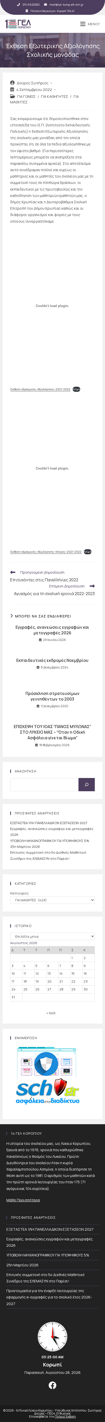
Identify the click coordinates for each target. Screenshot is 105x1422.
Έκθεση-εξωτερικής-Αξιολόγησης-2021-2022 (40, 389)
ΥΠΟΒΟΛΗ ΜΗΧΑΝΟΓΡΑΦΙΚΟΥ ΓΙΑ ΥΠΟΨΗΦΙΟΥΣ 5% (49, 840)
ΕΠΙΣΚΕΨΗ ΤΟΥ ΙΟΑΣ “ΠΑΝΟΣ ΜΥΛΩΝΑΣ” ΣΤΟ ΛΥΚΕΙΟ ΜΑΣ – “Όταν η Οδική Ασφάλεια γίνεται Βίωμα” (52, 732)
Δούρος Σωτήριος (32, 83)
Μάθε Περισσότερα (23, 1200)
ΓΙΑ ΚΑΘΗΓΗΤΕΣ (54, 96)
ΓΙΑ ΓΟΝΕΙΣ (26, 96)
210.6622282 (31, 4)
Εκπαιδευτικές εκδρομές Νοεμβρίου (52, 660)
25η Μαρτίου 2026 (25, 846)
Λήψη (76, 389)
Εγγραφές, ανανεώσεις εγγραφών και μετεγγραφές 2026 (52, 630)
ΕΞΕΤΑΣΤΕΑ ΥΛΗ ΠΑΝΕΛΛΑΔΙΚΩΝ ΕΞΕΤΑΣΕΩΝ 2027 (48, 823)
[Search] (86, 784)
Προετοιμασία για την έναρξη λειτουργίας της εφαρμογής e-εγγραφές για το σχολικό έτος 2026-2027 (49, 1297)
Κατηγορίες (19, 893)
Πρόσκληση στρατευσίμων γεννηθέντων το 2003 (52, 696)
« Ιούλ (51, 1013)
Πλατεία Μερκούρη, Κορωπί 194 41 (52, 11)
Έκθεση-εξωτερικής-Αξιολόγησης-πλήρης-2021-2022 (46, 552)
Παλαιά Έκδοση (65, 1416)
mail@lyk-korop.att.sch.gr (66, 4)
